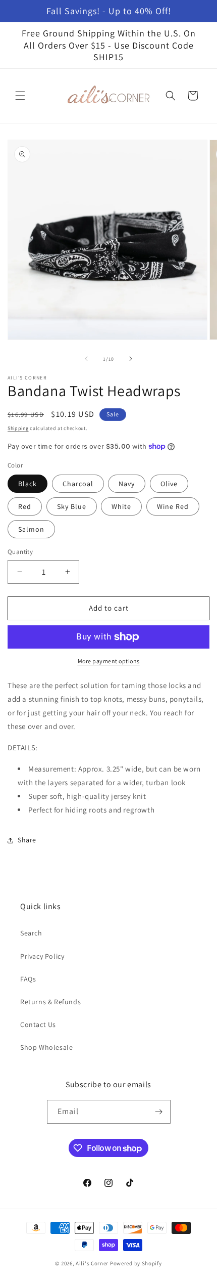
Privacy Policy (42, 956)
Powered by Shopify (136, 1263)
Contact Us (38, 1024)
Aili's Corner (92, 1263)
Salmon (31, 529)
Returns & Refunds (50, 1001)
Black (27, 483)
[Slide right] (131, 359)
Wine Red (173, 506)
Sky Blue (71, 506)
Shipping (18, 428)
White (121, 506)
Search (31, 932)
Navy (127, 483)
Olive (169, 483)
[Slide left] (86, 359)
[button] (20, 95)
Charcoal (78, 483)
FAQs (28, 979)
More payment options (109, 661)
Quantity (20, 551)
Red (24, 506)
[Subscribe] (159, 1112)
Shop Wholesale (46, 1047)
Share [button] (27, 839)
